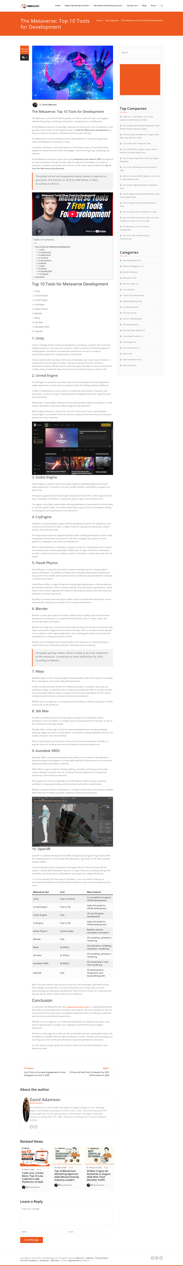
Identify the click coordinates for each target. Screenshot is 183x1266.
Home (58, 5)
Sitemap (89, 1258)
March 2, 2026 (29, 1170)
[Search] (162, 5)
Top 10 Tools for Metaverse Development (52, 246)
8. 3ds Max (43, 268)
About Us (80, 1258)
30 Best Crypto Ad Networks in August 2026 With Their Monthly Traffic (99, 1175)
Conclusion (40, 277)
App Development (130, 260)
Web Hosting (128, 365)
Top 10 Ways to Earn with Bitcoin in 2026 (140, 212)
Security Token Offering (132, 330)
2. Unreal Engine (45, 252)
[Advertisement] (140, 79)
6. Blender (42, 263)
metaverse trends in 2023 (77, 1007)
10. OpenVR (44, 274)
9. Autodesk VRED (45, 271)
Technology (127, 342)
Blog (144, 5)
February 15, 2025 (95, 1168)
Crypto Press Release (131, 295)
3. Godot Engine (45, 255)
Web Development (130, 359)
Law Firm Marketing (131, 319)
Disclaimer (44, 1260)
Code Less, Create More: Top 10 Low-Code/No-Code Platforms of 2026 (33, 1177)
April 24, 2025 (61, 1168)
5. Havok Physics (45, 260)
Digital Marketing (130, 301)
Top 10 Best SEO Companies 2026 (137, 143)
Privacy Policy (101, 1258)
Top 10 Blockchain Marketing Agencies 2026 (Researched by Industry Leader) (66, 1175)
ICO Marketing (129, 307)
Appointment (74, 1260)
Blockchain (127, 278)
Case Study (127, 289)
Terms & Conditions (29, 1260)
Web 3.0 (126, 354)
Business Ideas (129, 284)
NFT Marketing (129, 324)
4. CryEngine (43, 257)
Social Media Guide (131, 336)
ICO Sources (128, 313)
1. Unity (42, 249)
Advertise (55, 1260)
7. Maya (42, 266)
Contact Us (132, 5)
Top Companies (112, 20)
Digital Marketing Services (76, 5)
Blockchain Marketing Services (108, 5)
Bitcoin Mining (129, 272)
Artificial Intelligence (131, 266)
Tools (153, 5)
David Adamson (49, 104)
